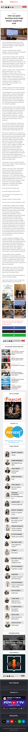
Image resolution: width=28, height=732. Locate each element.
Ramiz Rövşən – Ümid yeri (18, 365)
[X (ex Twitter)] (15, 721)
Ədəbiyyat (13, 364)
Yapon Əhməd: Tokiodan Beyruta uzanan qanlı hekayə (17, 353)
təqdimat (9, 324)
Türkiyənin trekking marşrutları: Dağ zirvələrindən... (16, 387)
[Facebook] (8, 721)
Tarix (12, 350)
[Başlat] (4, 708)
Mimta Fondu (5, 687)
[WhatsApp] (19, 721)
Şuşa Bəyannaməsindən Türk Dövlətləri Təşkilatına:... (17, 381)
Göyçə (4, 321)
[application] (14, 702)
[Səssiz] (21, 708)
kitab (13, 321)
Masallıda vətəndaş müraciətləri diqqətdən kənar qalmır (17, 374)
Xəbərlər (14, 13)
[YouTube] (12, 721)
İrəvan (8, 321)
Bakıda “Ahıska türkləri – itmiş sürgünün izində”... (17, 359)
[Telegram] (23, 721)
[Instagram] (4, 721)
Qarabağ (17, 321)
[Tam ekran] (24, 708)
